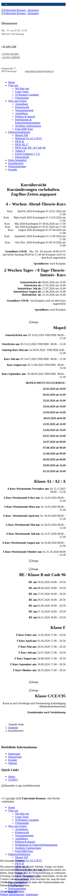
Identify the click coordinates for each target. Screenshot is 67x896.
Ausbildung (21, 113)
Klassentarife (22, 157)
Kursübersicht (15, 163)
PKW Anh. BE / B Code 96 (30, 147)
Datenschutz (15, 756)
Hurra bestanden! (17, 160)
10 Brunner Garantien (27, 94)
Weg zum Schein (17, 100)
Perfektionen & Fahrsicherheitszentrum (27, 121)
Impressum (14, 753)
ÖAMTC (13, 779)
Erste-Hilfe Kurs (24, 128)
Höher (11, 776)
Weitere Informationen (12, 894)
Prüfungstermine (17, 166)
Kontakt (12, 169)
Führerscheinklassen (19, 132)
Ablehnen (19, 891)
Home (11, 82)
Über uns (13, 85)
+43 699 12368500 (10, 57)
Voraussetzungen (24, 110)
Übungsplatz (22, 97)
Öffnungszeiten (9, 23)
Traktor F (20, 150)
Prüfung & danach (25, 116)
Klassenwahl (22, 107)
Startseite (13, 727)
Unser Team (21, 91)
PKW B (19, 141)
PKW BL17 (21, 144)
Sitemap (12, 763)
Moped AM (21, 135)
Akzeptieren (6, 891)
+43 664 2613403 (10, 54)
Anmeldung (21, 104)
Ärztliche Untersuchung (28, 125)
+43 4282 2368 (8, 46)
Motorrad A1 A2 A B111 (28, 138)
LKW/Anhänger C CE (27, 153)
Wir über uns (22, 88)
